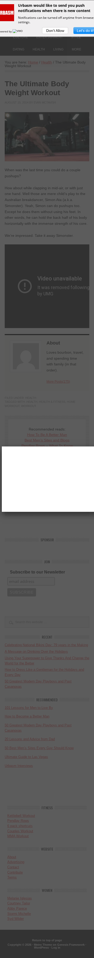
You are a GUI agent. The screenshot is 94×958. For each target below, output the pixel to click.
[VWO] (18, 31)
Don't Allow (55, 30)
